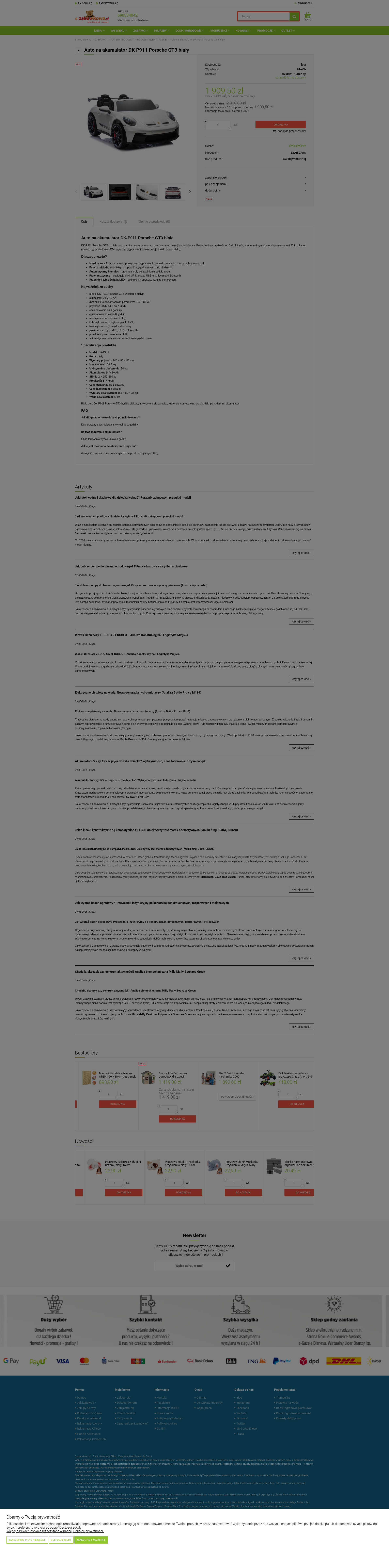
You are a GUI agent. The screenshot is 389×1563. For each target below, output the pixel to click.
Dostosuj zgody (61, 1540)
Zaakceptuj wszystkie (91, 1540)
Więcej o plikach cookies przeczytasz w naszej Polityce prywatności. (55, 1531)
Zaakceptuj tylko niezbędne (27, 1540)
